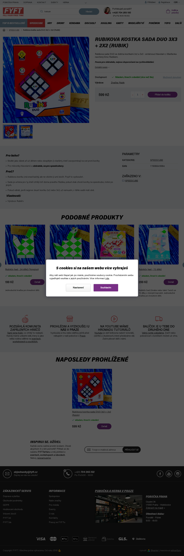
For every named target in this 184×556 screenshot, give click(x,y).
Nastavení (78, 288)
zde (107, 278)
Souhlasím (106, 288)
